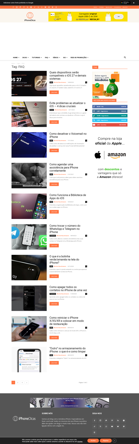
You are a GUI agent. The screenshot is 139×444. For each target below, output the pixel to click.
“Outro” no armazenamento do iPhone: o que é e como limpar (68, 350)
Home (15, 57)
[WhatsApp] (41, 7)
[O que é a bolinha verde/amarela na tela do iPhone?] (29, 267)
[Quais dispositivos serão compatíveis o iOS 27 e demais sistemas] (29, 83)
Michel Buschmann (60, 82)
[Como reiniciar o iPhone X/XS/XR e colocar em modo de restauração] (29, 329)
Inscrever (122, 125)
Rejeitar (105, 441)
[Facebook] (13, 7)
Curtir (123, 106)
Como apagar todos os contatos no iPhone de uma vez (68, 288)
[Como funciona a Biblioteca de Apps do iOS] (29, 206)
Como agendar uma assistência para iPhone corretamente (64, 167)
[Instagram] (16, 7)
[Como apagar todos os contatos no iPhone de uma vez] (29, 298)
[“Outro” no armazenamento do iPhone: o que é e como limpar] (29, 359)
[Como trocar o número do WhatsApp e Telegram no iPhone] (29, 237)
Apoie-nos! (109, 7)
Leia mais (54, 92)
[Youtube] (45, 7)
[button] (124, 58)
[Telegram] (31, 7)
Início (13, 63)
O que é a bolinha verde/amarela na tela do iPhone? (64, 259)
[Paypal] (20, 7)
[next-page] (27, 382)
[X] (38, 7)
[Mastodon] (52, 7)
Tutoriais (36, 57)
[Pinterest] (24, 7)
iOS (64, 57)
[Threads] (56, 7)
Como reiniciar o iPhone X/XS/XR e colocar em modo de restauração (67, 321)
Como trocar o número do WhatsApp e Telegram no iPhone (65, 229)
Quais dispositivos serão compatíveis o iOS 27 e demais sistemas (68, 75)
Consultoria (117, 7)
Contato (101, 7)
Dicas (24, 57)
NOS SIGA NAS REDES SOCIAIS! (104, 100)
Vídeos (55, 57)
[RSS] (27, 7)
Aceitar (93, 441)
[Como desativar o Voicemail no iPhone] (29, 145)
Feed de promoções (79, 57)
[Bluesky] (49, 7)
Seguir (123, 111)
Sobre (95, 7)
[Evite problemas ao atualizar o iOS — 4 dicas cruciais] (29, 114)
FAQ (46, 57)
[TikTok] (34, 7)
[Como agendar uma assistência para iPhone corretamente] (29, 175)
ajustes (79, 442)
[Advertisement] (69, 39)
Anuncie (125, 7)
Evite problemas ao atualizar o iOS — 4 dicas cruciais (67, 105)
